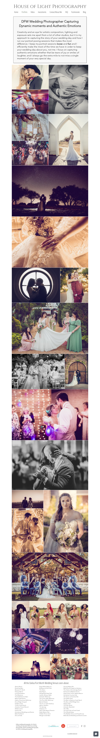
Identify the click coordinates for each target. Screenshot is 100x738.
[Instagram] (84, 726)
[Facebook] (81, 726)
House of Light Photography (50, 6)
